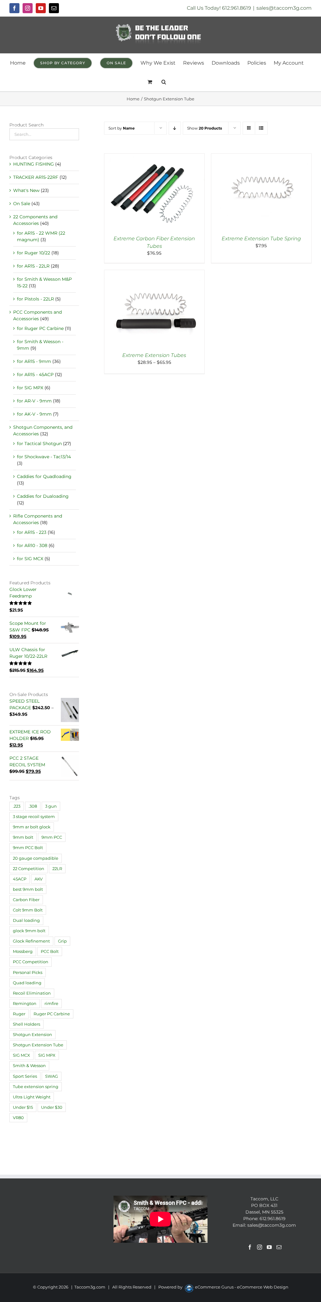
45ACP (19, 879)
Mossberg (23, 951)
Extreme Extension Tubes (154, 355)
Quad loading (27, 982)
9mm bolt (23, 837)
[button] (163, 81)
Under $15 (23, 1107)
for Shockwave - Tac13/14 (44, 457)
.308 (33, 806)
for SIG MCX (30, 558)
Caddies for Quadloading (44, 476)
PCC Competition (30, 961)
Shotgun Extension (32, 1034)
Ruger (19, 1014)
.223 (16, 806)
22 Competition (28, 868)
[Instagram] (259, 1247)
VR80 (18, 1117)
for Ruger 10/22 (33, 253)
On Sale (21, 203)
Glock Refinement (31, 941)
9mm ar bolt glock (31, 827)
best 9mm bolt (28, 889)
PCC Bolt (50, 951)
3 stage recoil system (34, 816)
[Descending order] (175, 128)
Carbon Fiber (26, 899)
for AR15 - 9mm (34, 361)
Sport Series (25, 1076)
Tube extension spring (35, 1086)
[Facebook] (249, 1247)
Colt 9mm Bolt (28, 910)
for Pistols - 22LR (35, 299)
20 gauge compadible (35, 858)
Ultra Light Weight (31, 1097)
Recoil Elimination (32, 993)
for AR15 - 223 (31, 532)
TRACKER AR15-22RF (35, 177)
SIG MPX (46, 1055)
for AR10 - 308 (32, 545)
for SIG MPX (30, 388)
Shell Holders (26, 1024)
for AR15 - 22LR (33, 266)
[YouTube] (269, 1247)
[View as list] (261, 128)
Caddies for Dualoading (43, 496)
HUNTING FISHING (33, 164)
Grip (62, 941)
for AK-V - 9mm (34, 414)
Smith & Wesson (29, 1065)
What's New (26, 190)
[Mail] (279, 1247)
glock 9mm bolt (29, 930)
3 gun (51, 806)
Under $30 (51, 1107)
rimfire (51, 1003)
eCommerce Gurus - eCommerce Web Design (241, 1286)
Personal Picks (27, 972)
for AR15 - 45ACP (35, 374)
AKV (38, 879)
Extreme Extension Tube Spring (261, 239)
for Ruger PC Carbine (40, 328)
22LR (57, 868)
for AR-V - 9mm (34, 401)
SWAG (51, 1076)
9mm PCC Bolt (28, 847)
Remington (24, 1003)
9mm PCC (51, 837)
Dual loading (26, 920)
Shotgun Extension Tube (38, 1045)
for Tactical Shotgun (39, 443)
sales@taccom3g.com (284, 8)
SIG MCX (21, 1055)
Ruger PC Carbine (52, 1014)
